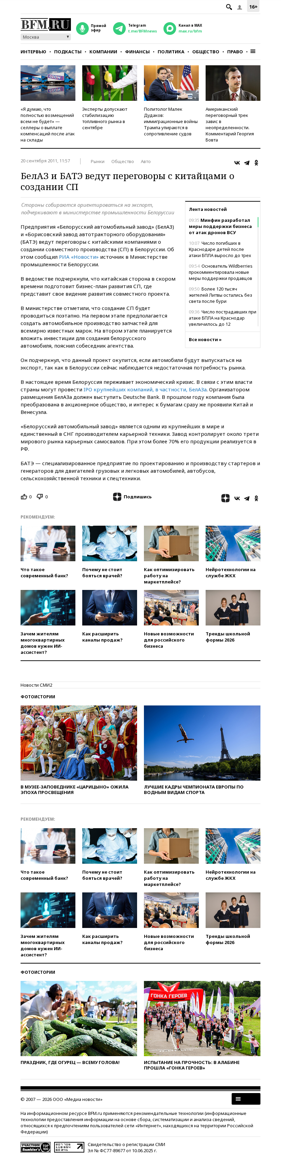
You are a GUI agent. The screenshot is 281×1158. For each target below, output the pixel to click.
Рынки (98, 161)
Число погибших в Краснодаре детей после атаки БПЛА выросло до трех (220, 249)
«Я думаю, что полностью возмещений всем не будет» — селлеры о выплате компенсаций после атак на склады (48, 124)
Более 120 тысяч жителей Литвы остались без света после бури (220, 295)
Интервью (33, 52)
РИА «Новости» (79, 256)
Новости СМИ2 (36, 685)
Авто (146, 161)
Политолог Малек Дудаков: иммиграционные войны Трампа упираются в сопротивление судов (171, 121)
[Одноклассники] (256, 163)
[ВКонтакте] (237, 163)
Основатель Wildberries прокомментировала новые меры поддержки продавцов (221, 272)
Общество (205, 52)
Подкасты (68, 52)
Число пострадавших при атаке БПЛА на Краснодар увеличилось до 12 (222, 318)
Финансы (137, 52)
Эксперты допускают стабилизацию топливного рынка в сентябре (104, 118)
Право (235, 52)
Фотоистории (38, 697)
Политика (171, 52)
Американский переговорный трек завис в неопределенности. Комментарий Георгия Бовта (230, 124)
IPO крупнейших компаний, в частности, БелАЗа (145, 389)
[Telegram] (247, 163)
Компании (103, 52)
